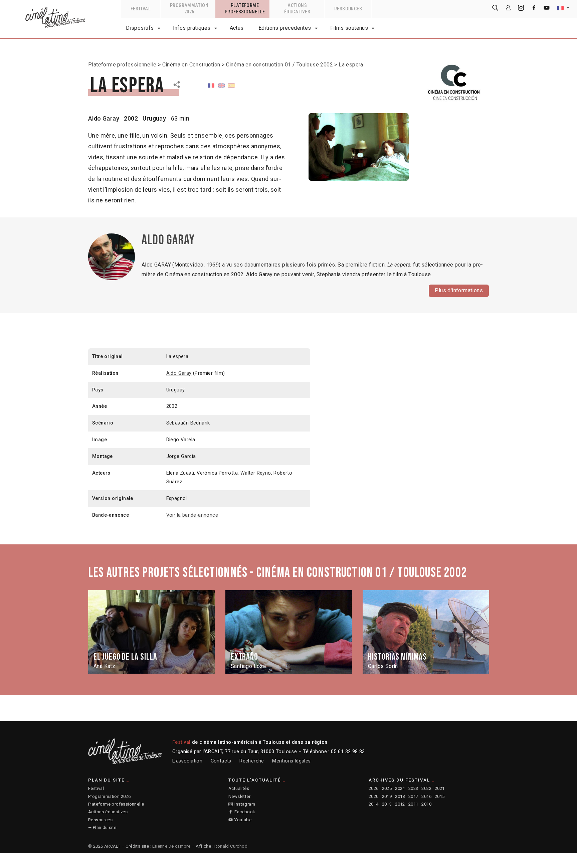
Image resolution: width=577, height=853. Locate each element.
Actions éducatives (108, 811)
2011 (413, 804)
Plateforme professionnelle (122, 64)
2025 (387, 788)
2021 (440, 788)
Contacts (221, 761)
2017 (413, 796)
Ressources (100, 819)
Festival (96, 788)
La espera (351, 64)
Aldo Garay (103, 118)
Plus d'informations (459, 290)
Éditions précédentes (284, 28)
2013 (387, 804)
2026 (374, 788)
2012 (400, 804)
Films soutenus (349, 28)
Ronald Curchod (230, 846)
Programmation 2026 (109, 796)
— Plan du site (102, 827)
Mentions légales (291, 761)
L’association (187, 761)
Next (478, 632)
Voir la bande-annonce (192, 515)
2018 (400, 796)
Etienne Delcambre (171, 846)
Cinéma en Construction (191, 64)
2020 (374, 796)
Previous (99, 632)
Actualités (238, 788)
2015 (440, 796)
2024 (400, 788)
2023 (413, 788)
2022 (426, 788)
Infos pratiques (192, 28)
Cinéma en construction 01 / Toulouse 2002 (279, 64)
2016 (426, 796)
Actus (237, 28)
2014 (374, 804)
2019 (387, 796)
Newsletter (239, 796)
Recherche (251, 761)
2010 (426, 804)
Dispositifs (140, 28)
